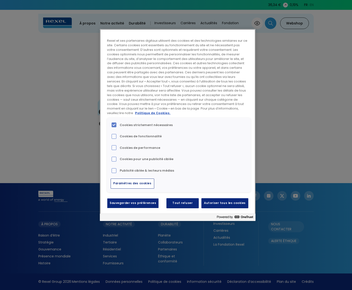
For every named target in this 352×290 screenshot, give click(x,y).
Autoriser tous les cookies (225, 203)
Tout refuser (182, 203)
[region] (177, 125)
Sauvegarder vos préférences (133, 203)
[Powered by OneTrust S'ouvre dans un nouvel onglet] (235, 218)
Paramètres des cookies (132, 183)
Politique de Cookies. (152, 113)
